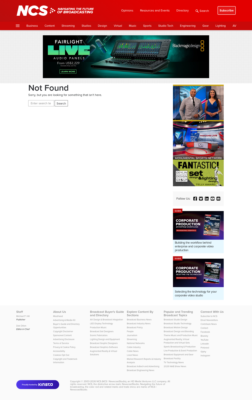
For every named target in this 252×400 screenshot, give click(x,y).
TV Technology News (174, 362)
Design (102, 26)
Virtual (118, 26)
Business (32, 26)
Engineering (188, 26)
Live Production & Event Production (180, 350)
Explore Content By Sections (140, 313)
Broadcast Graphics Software (104, 347)
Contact (204, 328)
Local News (132, 355)
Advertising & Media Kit (64, 320)
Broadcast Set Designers (101, 331)
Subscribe (227, 10)
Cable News (133, 351)
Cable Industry (134, 347)
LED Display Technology (101, 323)
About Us (59, 311)
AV (234, 26)
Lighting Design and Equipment (105, 339)
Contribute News (209, 324)
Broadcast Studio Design (175, 319)
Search (204, 11)
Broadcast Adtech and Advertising (143, 366)
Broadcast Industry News (139, 323)
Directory (182, 10)
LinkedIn (205, 343)
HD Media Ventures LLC (143, 381)
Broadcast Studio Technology (177, 323)
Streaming (68, 26)
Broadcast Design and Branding (179, 331)
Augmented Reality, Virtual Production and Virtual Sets (177, 341)
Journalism (132, 335)
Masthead (58, 316)
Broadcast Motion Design (176, 327)
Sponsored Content (62, 335)
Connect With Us (212, 311)
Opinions (127, 10)
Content (50, 26)
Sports (147, 26)
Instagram (205, 355)
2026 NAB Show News (175, 366)
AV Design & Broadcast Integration (106, 319)
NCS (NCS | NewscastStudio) (111, 381)
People (130, 331)
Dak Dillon (21, 325)
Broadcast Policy (135, 327)
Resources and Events (155, 10)
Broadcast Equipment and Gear (178, 354)
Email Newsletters (209, 320)
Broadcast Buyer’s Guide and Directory (107, 313)
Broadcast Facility (172, 358)
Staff (19, 311)
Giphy (203, 351)
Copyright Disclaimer (63, 331)
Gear (205, 26)
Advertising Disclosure (63, 339)
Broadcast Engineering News (140, 370)
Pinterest (205, 347)
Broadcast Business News (139, 319)
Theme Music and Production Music (181, 335)
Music (132, 26)
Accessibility (59, 351)
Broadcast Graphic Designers (104, 343)
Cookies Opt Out (61, 355)
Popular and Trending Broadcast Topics (178, 313)
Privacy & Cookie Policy (64, 347)
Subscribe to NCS (209, 316)
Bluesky (204, 335)
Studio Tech (165, 26)
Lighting (220, 26)
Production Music (98, 327)
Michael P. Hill (23, 316)
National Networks (136, 343)
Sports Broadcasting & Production (180, 346)
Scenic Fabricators (98, 335)
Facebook (205, 332)
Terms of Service (61, 343)
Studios (86, 26)
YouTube (204, 339)
